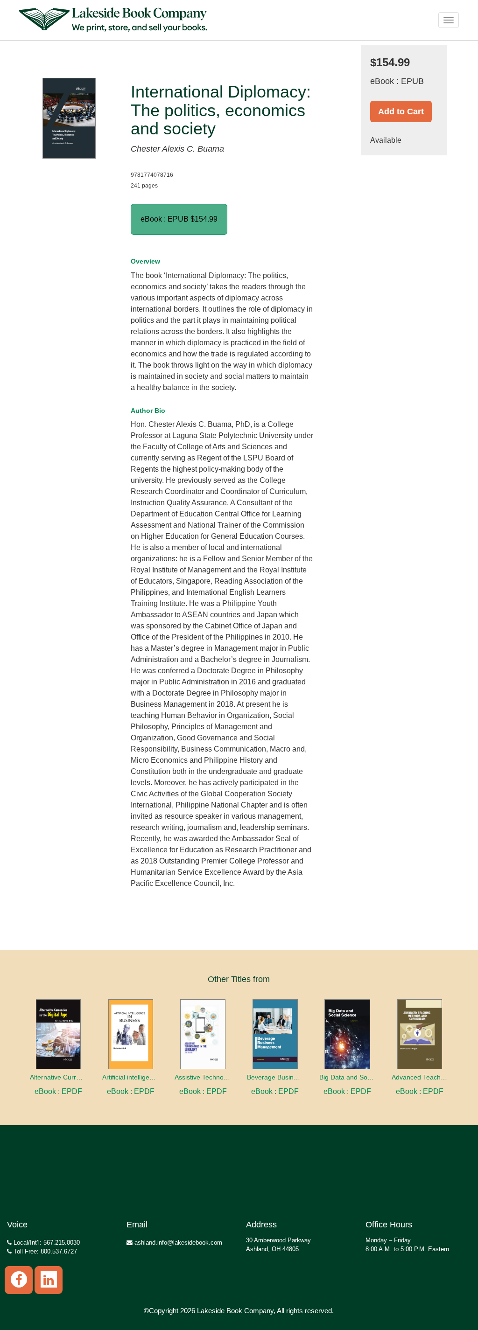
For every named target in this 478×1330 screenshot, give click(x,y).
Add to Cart (401, 111)
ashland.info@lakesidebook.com (177, 1242)
